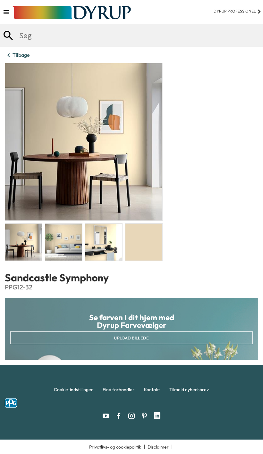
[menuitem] (73, 391)
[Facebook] (120, 416)
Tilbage (17, 55)
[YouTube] (107, 416)
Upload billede (131, 337)
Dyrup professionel (237, 11)
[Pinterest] (146, 416)
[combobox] (131, 35)
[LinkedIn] (157, 416)
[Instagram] (133, 416)
